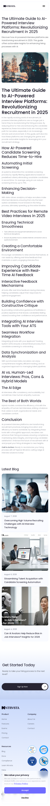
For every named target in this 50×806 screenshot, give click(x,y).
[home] (10, 6)
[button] (43, 6)
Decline (25, 798)
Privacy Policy (21, 783)
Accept (25, 790)
